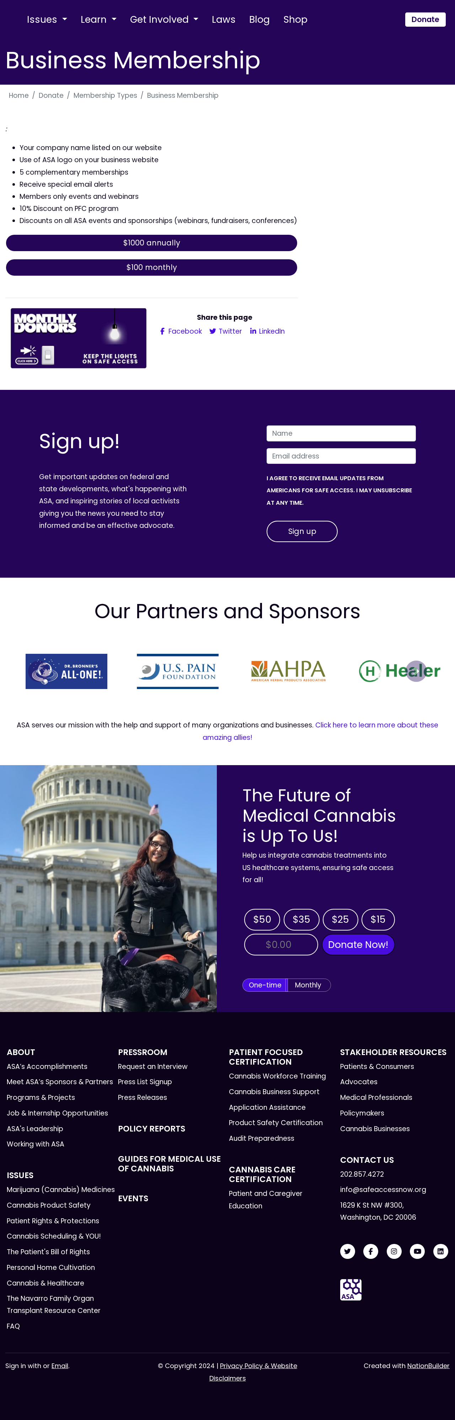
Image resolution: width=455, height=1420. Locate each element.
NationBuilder (428, 1365)
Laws (224, 19)
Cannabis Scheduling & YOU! (54, 1236)
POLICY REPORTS (151, 1128)
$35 (301, 919)
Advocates (359, 1082)
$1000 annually (151, 243)
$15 (378, 919)
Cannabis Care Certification (262, 1174)
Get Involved (160, 19)
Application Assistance (267, 1107)
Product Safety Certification (276, 1123)
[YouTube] (417, 1251)
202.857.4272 (362, 1174)
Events (133, 1198)
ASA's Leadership (35, 1129)
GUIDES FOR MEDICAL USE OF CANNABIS (169, 1163)
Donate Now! (358, 944)
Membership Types (105, 95)
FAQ (13, 1326)
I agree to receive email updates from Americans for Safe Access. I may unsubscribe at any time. (339, 490)
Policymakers (362, 1113)
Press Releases (142, 1097)
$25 (340, 919)
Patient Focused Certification (266, 1057)
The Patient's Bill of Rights (48, 1252)
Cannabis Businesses (375, 1129)
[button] (38, 671)
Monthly (308, 985)
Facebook (184, 331)
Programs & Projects (41, 1097)
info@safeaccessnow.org (383, 1189)
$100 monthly (152, 267)
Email (60, 1365)
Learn (95, 19)
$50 (262, 919)
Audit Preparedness (261, 1138)
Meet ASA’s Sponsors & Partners (60, 1082)
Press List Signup (145, 1082)
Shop (295, 19)
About (21, 1052)
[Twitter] (347, 1251)
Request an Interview (153, 1066)
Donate (425, 19)
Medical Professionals (376, 1097)
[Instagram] (394, 1251)
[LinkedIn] (440, 1251)
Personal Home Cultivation (51, 1267)
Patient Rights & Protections (53, 1221)
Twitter (229, 331)
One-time (265, 985)
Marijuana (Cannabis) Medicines (61, 1189)
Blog (259, 19)
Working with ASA (35, 1144)
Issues (43, 19)
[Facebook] (370, 1251)
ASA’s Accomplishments (47, 1066)
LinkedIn (271, 331)
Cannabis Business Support (274, 1092)
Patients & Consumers (377, 1066)
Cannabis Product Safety (49, 1205)
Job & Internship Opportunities (57, 1113)
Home (19, 95)
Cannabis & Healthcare (45, 1283)
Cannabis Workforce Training (277, 1076)
